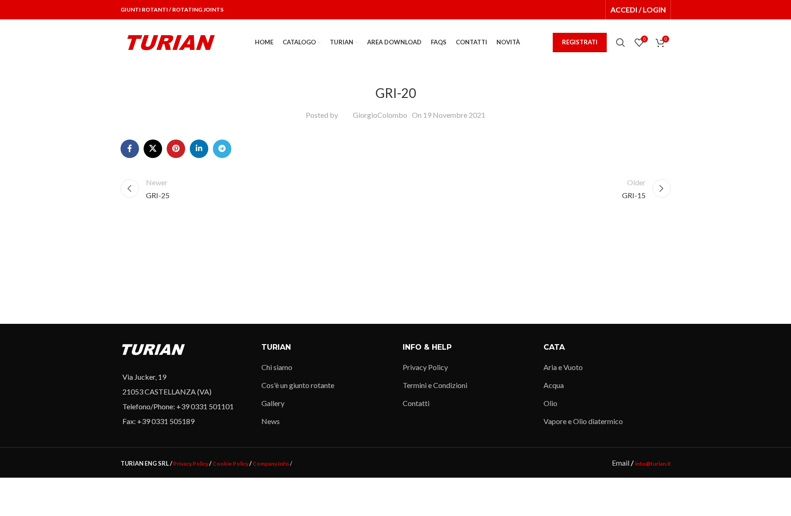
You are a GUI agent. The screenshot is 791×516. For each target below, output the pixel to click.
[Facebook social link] (130, 149)
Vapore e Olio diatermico (583, 421)
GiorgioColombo (380, 114)
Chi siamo (276, 367)
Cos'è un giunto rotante (297, 385)
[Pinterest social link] (176, 149)
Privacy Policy (425, 367)
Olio (550, 403)
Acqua (553, 385)
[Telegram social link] (222, 149)
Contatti (416, 403)
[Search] (620, 42)
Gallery (272, 403)
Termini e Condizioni (435, 385)
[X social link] (153, 149)
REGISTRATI (580, 42)
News (270, 421)
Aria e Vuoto (563, 367)
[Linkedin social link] (199, 149)
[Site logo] (171, 41)
